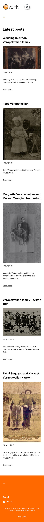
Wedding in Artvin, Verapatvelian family (16, 40)
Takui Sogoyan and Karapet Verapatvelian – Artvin (21, 375)
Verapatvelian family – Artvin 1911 (22, 302)
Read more (7, 89)
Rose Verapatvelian (15, 103)
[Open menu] (4, 17)
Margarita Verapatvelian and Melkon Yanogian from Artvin (22, 196)
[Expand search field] (27, 7)
